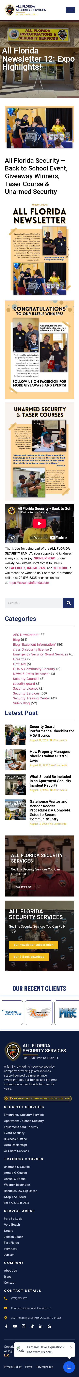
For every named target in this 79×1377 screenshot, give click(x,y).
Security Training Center (31, 698)
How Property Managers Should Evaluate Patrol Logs (50, 755)
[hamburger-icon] (70, 10)
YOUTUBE (60, 568)
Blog (16, 640)
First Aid (19, 664)
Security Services (26, 693)
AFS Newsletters (25, 635)
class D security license (31, 649)
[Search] (68, 603)
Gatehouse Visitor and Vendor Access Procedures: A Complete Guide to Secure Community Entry (50, 810)
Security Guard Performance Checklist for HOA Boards (52, 730)
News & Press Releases (30, 674)
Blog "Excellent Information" (34, 644)
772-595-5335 (23, 886)
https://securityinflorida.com (29, 583)
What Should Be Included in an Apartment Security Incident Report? (50, 780)
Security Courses (26, 679)
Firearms (19, 659)
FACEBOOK (17, 568)
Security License (25, 688)
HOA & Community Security (34, 669)
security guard (24, 683)
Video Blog (21, 703)
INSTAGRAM (36, 568)
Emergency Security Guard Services (40, 654)
